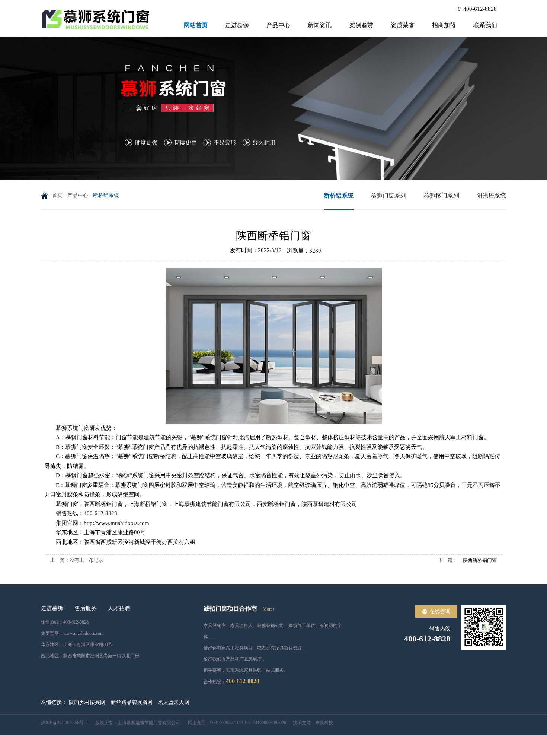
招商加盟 (444, 25)
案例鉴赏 (361, 25)
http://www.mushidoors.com (116, 523)
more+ (269, 609)
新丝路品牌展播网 (132, 702)
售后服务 (85, 608)
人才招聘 (119, 608)
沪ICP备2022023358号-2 (65, 722)
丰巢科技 (324, 722)
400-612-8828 (480, 9)
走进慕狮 (237, 25)
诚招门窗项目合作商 (230, 608)
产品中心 (278, 25)
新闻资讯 (320, 25)
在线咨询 (439, 611)
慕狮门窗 (76, 456)
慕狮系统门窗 (72, 428)
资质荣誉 (403, 25)
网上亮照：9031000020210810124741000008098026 (233, 722)
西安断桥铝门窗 (276, 504)
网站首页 (196, 25)
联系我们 (485, 25)
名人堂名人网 (173, 702)
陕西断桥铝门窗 (103, 504)
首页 (57, 195)
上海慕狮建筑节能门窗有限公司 (212, 504)
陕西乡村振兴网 (87, 702)
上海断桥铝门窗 (147, 504)
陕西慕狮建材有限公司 (329, 504)
